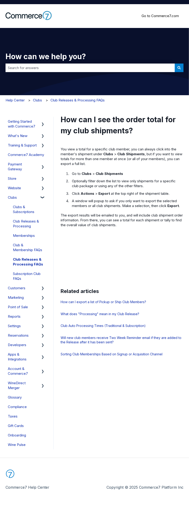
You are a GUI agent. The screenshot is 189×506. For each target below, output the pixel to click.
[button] (43, 122)
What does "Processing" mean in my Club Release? (100, 314)
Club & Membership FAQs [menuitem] (27, 247)
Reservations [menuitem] (18, 335)
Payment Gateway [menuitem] (15, 166)
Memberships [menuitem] (24, 235)
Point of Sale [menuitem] (18, 307)
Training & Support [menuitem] (22, 145)
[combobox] (90, 68)
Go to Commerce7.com (160, 16)
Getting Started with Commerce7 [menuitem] (21, 123)
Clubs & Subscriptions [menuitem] (23, 209)
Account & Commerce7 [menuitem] (18, 371)
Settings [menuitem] (14, 326)
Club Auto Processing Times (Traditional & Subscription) (103, 326)
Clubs (37, 100)
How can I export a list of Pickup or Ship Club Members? (103, 302)
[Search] (179, 68)
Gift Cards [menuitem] (16, 426)
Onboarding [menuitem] (17, 435)
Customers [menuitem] (16, 288)
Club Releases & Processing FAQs (77, 100)
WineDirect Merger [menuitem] (17, 385)
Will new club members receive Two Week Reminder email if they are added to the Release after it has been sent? (121, 340)
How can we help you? (46, 56)
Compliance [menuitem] (17, 407)
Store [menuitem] (12, 178)
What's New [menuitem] (17, 136)
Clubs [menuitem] (12, 197)
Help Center (15, 100)
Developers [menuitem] (17, 345)
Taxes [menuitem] (13, 416)
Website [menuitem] (14, 188)
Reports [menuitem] (14, 316)
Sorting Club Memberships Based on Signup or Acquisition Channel (111, 354)
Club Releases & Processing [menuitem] (26, 223)
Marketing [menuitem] (16, 297)
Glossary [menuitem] (15, 397)
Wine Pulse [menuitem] (17, 444)
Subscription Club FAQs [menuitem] (27, 276)
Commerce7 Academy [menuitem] (26, 154)
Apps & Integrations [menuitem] (17, 356)
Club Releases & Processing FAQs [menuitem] (28, 261)
